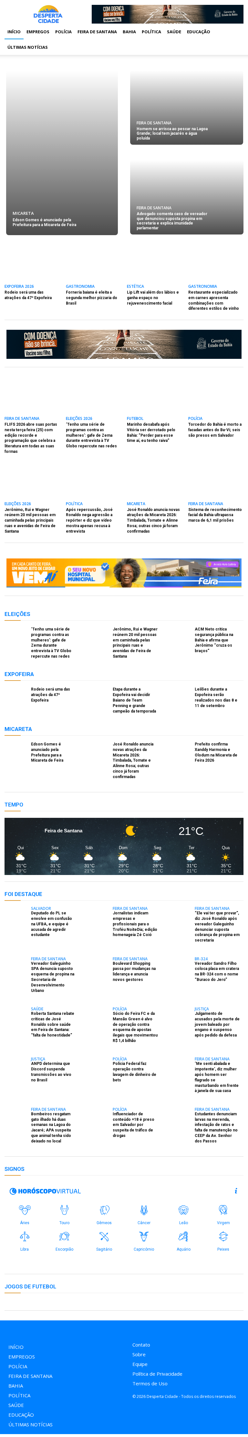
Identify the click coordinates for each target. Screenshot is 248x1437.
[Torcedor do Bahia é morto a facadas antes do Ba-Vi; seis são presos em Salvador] (215, 398)
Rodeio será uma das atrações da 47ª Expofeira (50, 695)
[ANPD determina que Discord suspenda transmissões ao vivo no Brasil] (16, 1066)
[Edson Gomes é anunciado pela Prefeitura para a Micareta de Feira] (62, 152)
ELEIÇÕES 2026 (79, 419)
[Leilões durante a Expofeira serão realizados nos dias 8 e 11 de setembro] (179, 695)
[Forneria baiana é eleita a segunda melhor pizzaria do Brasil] (93, 266)
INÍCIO (14, 32)
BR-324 (201, 959)
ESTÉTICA (135, 287)
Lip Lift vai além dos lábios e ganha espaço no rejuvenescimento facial (153, 298)
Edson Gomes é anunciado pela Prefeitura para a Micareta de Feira (44, 222)
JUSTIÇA (202, 1009)
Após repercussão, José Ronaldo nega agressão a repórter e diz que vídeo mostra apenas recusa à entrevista (89, 520)
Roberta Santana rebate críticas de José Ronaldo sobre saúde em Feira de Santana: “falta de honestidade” (52, 1024)
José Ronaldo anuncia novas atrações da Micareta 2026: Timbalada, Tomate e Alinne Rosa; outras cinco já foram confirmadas (153, 520)
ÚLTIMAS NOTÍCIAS (27, 47)
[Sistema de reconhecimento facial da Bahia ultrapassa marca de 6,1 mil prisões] (215, 483)
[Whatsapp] (177, 1329)
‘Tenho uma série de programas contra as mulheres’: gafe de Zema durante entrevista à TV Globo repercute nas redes (91, 435)
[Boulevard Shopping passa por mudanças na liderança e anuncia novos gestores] (98, 965)
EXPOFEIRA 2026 (19, 287)
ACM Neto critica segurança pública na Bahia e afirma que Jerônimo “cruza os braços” (214, 640)
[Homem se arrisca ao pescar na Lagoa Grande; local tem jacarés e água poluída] (186, 107)
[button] (235, 31)
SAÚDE (174, 32)
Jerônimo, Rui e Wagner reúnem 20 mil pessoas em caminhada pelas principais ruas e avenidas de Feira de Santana (30, 520)
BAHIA (129, 32)
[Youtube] (163, 1329)
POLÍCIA (63, 32)
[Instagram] (134, 1329)
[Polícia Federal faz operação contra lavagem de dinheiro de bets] (98, 1066)
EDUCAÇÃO (198, 32)
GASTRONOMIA (80, 287)
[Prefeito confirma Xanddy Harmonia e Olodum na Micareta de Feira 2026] (179, 750)
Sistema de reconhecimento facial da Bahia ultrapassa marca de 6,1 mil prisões (215, 515)
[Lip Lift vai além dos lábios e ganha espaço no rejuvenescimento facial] (154, 266)
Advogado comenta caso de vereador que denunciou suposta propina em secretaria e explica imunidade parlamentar (172, 221)
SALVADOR (41, 909)
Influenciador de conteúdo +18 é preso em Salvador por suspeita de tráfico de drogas (133, 1125)
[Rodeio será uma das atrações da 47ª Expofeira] (32, 266)
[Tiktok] (148, 1329)
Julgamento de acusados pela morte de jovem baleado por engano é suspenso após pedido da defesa (217, 1024)
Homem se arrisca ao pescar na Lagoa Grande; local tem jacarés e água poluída (172, 134)
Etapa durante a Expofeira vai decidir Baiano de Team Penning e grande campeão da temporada (134, 700)
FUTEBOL (135, 419)
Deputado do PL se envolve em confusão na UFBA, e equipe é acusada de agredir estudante (51, 924)
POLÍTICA (151, 32)
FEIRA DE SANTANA (97, 32)
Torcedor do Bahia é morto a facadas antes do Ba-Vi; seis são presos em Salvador (215, 430)
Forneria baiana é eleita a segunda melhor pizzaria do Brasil (91, 298)
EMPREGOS (37, 32)
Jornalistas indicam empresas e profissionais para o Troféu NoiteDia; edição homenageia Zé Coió (135, 924)
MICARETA (23, 213)
